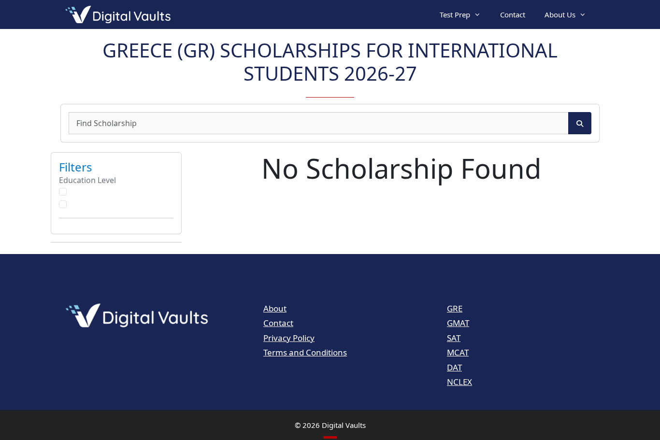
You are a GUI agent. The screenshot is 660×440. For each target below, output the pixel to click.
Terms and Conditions (305, 352)
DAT (454, 367)
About (275, 308)
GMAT (458, 322)
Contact (512, 14)
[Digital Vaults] (120, 14)
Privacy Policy (289, 337)
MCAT (458, 352)
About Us (560, 14)
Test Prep (455, 14)
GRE (454, 308)
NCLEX (459, 381)
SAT (453, 337)
